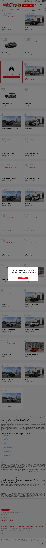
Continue (23, 277)
